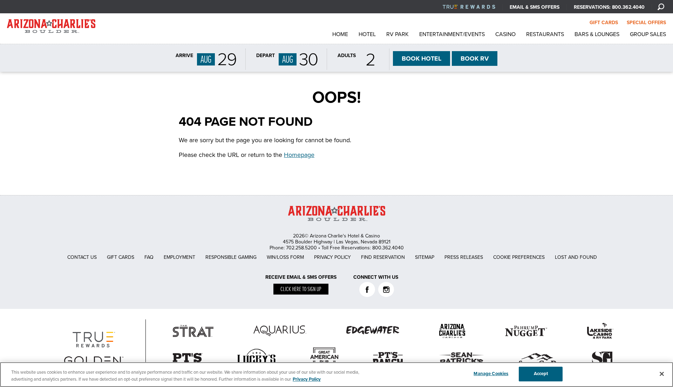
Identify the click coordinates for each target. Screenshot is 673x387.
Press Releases (463, 257)
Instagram (386, 289)
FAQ (149, 257)
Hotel (367, 34)
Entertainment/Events (452, 34)
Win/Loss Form (285, 257)
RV (475, 58)
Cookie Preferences (519, 257)
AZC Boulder (51, 27)
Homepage (299, 155)
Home (340, 34)
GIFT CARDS (604, 23)
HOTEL (421, 58)
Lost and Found (576, 257)
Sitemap (424, 257)
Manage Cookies (491, 373)
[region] (336, 374)
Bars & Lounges (597, 34)
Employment (179, 257)
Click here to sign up (300, 289)
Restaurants (545, 34)
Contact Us (82, 257)
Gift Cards (120, 257)
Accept (541, 373)
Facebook (367, 289)
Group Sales (648, 34)
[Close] (661, 373)
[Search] (660, 6)
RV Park (397, 34)
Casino (505, 34)
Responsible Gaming (231, 257)
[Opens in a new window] (469, 7)
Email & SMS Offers (534, 7)
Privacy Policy (332, 257)
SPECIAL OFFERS (646, 23)
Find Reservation (383, 257)
